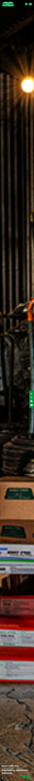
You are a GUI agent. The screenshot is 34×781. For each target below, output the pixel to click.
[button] (28, 776)
